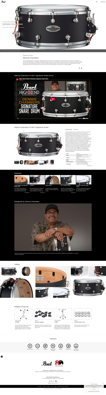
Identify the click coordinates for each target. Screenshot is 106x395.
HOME (2, 50)
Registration (68, 349)
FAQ (38, 349)
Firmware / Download (76, 350)
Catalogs (45, 349)
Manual (60, 349)
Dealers (55, 386)
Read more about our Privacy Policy (94, 391)
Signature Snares (10, 50)
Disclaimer (40, 386)
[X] (53, 381)
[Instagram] (51, 381)
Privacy (44, 386)
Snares (5, 50)
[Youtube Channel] (56, 381)
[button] (22, 179)
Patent (48, 386)
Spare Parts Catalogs (53, 350)
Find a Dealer (30, 349)
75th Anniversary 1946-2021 (63, 386)
